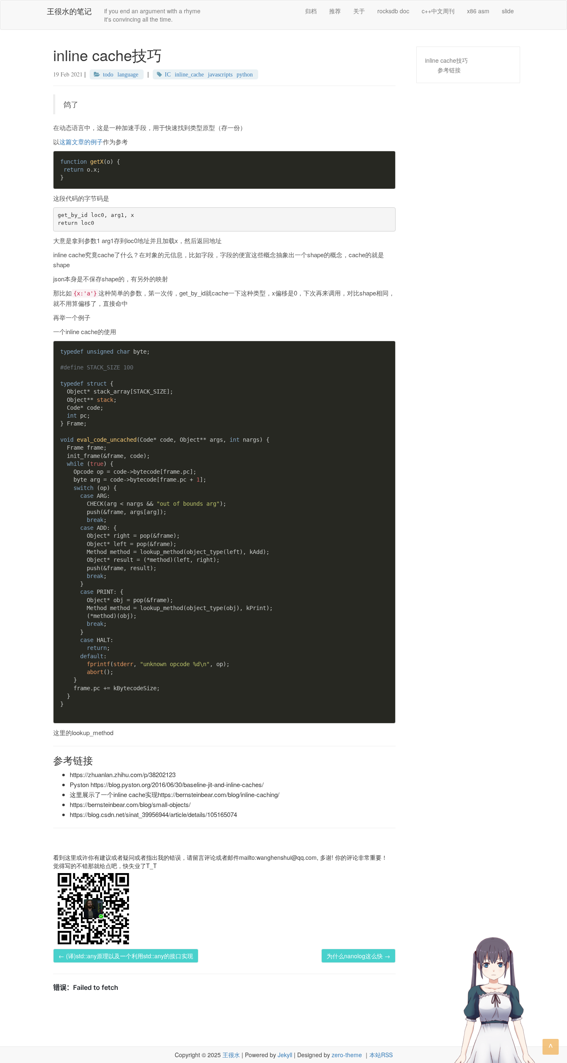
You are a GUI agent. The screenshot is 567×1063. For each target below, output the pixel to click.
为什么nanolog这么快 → (358, 956)
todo (108, 74)
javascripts (220, 74)
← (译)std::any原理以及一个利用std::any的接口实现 (126, 956)
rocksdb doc (393, 11)
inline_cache (189, 74)
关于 (359, 11)
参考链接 (449, 70)
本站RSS (381, 1055)
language (127, 74)
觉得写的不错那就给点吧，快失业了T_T (105, 865)
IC (168, 74)
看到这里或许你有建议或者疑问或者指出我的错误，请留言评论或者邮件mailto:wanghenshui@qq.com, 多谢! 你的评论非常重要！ (220, 857)
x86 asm (478, 11)
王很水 (231, 1055)
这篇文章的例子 (81, 141)
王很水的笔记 (69, 10)
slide (508, 11)
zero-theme (347, 1055)
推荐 (335, 11)
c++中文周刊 (438, 11)
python (245, 74)
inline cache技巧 (446, 60)
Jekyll (285, 1055)
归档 (311, 11)
